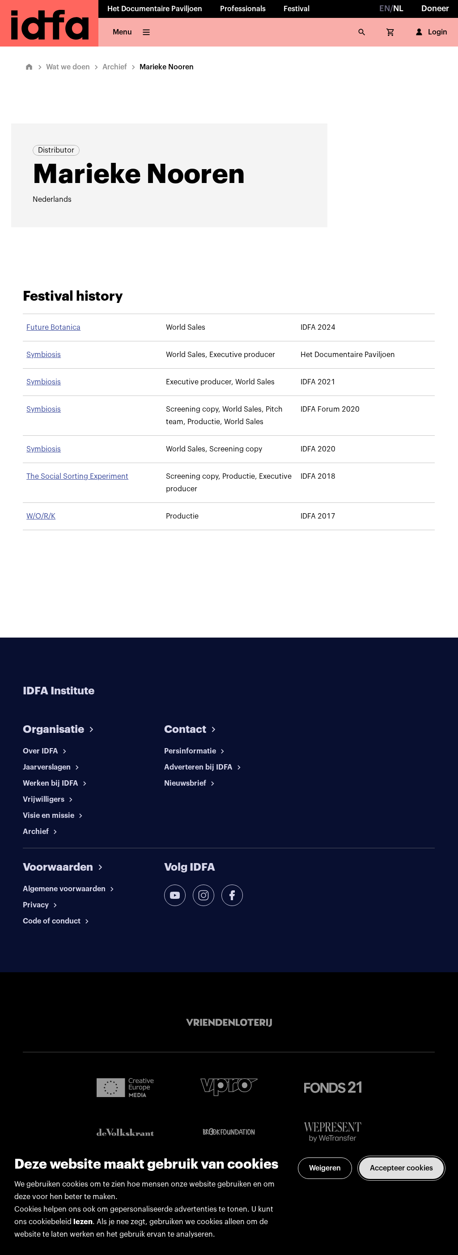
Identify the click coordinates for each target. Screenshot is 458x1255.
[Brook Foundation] (229, 1132)
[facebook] (232, 895)
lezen (83, 1221)
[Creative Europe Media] (125, 1087)
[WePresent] (332, 1132)
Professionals (243, 9)
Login (437, 32)
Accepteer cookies (401, 1168)
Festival (297, 9)
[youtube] (175, 895)
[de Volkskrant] (125, 1132)
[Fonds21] (332, 1087)
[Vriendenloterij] (229, 1023)
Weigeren (325, 1168)
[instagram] (203, 895)
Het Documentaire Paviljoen (154, 9)
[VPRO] (229, 1087)
